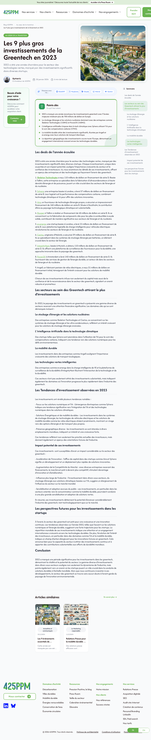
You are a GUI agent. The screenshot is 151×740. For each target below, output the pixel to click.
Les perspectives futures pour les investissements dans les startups (134, 171)
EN (144, 730)
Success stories (103, 704)
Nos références (103, 700)
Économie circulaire (51, 711)
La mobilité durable (135, 135)
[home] (11, 12)
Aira (39, 202)
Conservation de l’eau (53, 706)
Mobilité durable (50, 698)
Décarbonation (50, 689)
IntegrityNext (43, 245)
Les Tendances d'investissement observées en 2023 (132, 152)
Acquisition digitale (131, 693)
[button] (29, 12)
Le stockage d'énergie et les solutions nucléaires (136, 117)
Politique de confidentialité (87, 732)
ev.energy (41, 224)
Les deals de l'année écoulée (133, 96)
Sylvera (40, 191)
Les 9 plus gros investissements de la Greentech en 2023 (23, 28)
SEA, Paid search (130, 718)
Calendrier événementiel (80, 702)
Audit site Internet (131, 702)
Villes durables (49, 693)
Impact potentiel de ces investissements (135, 161)
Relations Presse (130, 689)
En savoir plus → (110, 597)
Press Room (74, 693)
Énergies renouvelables (53, 702)
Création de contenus (133, 706)
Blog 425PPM (8, 25)
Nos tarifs (127, 723)
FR (133, 730)
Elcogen (40, 213)
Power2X (41, 256)
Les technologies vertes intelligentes (134, 142)
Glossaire (73, 706)
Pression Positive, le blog (80, 689)
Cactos (40, 234)
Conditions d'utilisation (111, 732)
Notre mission (102, 689)
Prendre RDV (133, 12)
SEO (125, 698)
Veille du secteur (76, 698)
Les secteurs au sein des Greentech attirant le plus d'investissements (135, 106)
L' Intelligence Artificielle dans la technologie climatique (136, 127)
